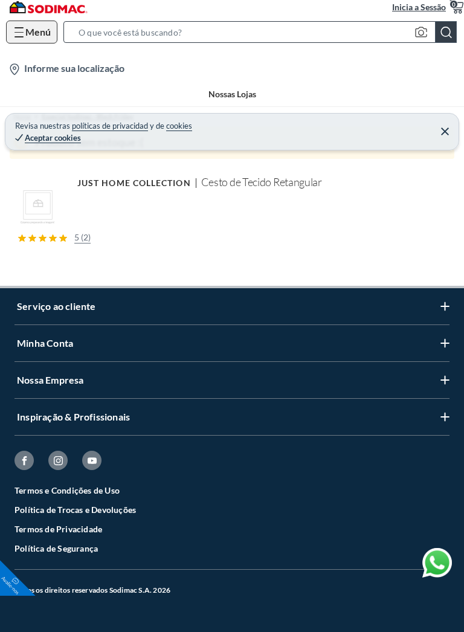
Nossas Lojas (232, 94)
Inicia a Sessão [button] (419, 7)
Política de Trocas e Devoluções (75, 510)
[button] (263, 32)
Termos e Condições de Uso (67, 490)
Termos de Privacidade (58, 529)
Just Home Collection (134, 183)
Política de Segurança (56, 548)
